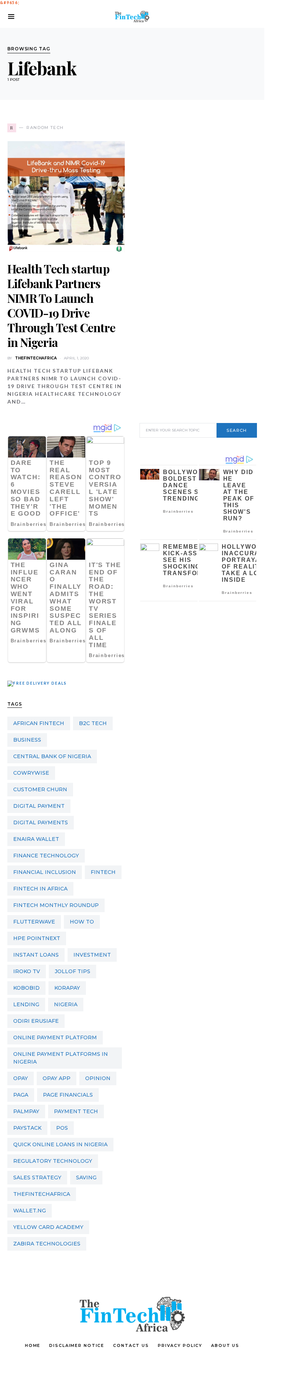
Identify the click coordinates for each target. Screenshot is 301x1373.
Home (33, 1345)
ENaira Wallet (36, 839)
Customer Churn (40, 789)
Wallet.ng (29, 1210)
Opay (20, 1078)
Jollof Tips (72, 971)
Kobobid (26, 988)
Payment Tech (76, 1111)
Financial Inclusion (44, 872)
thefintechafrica (36, 358)
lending (26, 1004)
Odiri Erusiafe (36, 1021)
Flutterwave (34, 921)
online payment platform (55, 1037)
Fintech (103, 872)
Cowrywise (31, 773)
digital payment (39, 806)
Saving (86, 1177)
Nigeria (65, 1004)
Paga (20, 1094)
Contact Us (131, 1345)
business (27, 739)
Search (236, 430)
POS (62, 1128)
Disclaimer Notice (76, 1345)
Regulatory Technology (52, 1161)
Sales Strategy (37, 1177)
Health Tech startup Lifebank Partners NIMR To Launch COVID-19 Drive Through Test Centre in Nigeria (61, 305)
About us (225, 1345)
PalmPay (26, 1111)
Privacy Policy (180, 1345)
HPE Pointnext (36, 938)
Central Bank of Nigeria (52, 756)
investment (92, 954)
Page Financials (68, 1094)
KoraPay (67, 988)
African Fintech (38, 723)
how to (82, 921)
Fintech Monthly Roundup (56, 905)
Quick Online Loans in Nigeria (60, 1144)
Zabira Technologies (46, 1243)
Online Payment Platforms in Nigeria (60, 1058)
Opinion (97, 1078)
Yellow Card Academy (48, 1227)
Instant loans (36, 954)
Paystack (27, 1128)
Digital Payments (40, 822)
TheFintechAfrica (41, 1194)
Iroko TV (26, 971)
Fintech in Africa (40, 888)
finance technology (46, 855)
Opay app (56, 1078)
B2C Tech (93, 723)
